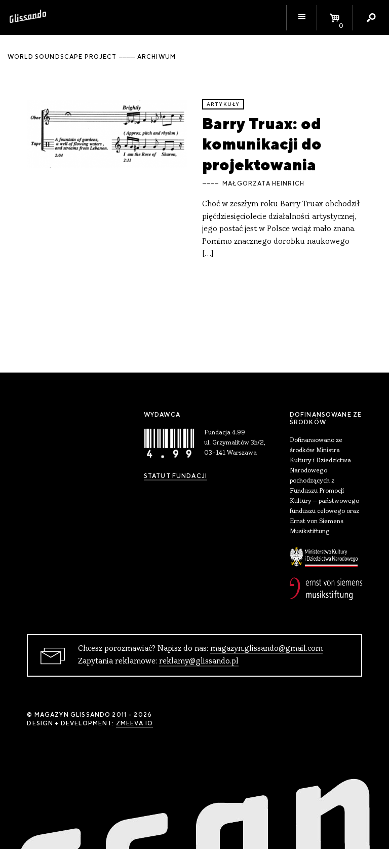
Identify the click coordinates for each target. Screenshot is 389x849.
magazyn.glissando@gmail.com (266, 649)
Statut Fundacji (175, 475)
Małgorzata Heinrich (263, 183)
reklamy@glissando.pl (199, 661)
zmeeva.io (134, 723)
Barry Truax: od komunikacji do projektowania (262, 144)
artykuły (223, 104)
